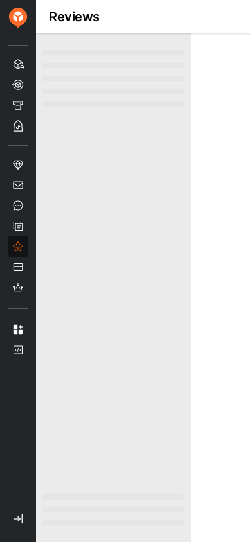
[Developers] (18, 350)
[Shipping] (18, 105)
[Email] (18, 185)
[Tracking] (18, 64)
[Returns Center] (18, 84)
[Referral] (18, 287)
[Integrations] (18, 329)
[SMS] (18, 205)
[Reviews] (18, 246)
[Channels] (18, 126)
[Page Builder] (18, 267)
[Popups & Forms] (18, 226)
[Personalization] (18, 164)
